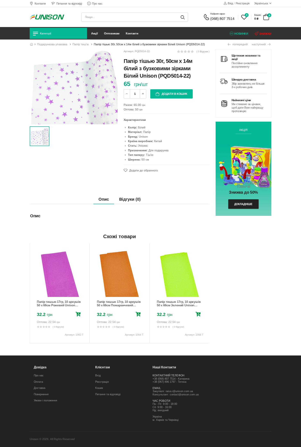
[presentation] (32, 293)
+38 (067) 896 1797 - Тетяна (169, 381)
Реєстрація (243, 3)
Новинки (241, 33)
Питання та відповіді (69, 3)
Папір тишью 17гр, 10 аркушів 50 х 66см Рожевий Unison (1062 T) (59, 305)
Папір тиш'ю (80, 44)
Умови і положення (45, 400)
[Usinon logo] (47, 17)
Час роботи (161, 400)
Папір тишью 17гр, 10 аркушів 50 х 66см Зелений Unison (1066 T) (179, 305)
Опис (103, 199)
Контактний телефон (168, 375)
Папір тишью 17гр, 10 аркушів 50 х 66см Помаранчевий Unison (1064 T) (119, 305)
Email (157, 388)
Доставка (39, 387)
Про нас (97, 3)
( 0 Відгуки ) (202, 51)
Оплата (38, 381)
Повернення (41, 394)
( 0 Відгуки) (58, 327)
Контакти (40, 3)
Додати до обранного (143, 170)
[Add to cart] (79, 314)
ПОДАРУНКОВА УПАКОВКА (52, 44)
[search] (183, 17)
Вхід (230, 3)
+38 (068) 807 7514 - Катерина (171, 378)
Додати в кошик (174, 93)
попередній (240, 44)
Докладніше (243, 204)
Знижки (264, 33)
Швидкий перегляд (60, 291)
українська (261, 3)
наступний (259, 44)
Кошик (99, 387)
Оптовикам (111, 33)
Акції (94, 33)
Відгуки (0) (130, 199)
